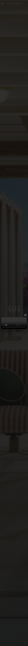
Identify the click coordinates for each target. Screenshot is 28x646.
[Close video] (25, 315)
